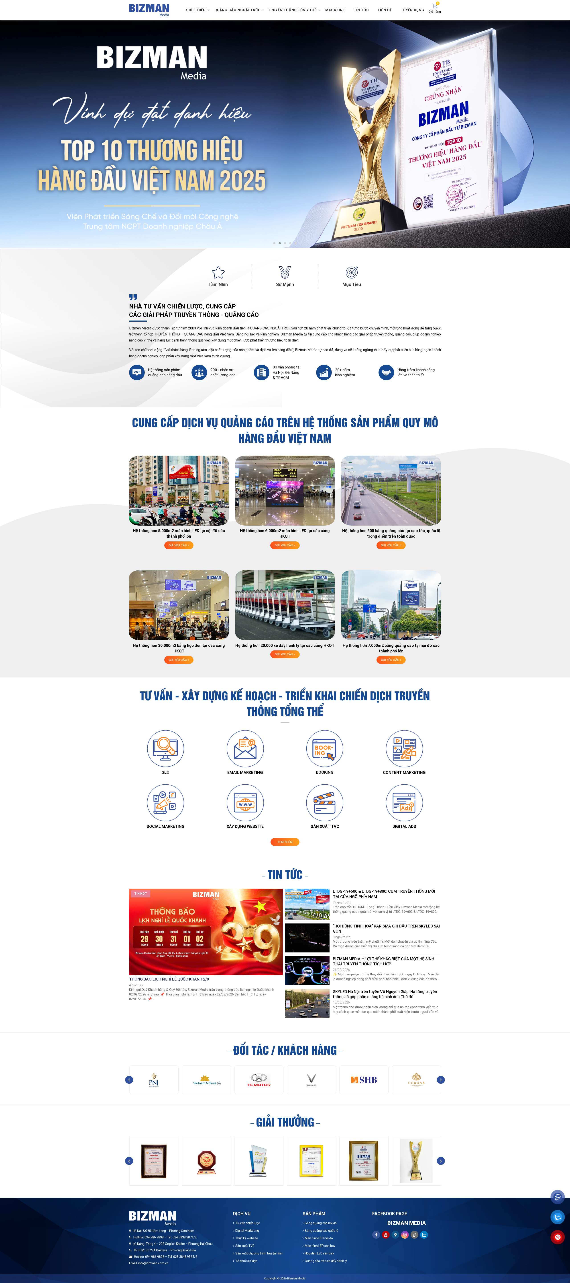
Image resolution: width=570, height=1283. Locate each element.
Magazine (335, 10)
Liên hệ (385, 10)
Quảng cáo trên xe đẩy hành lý (326, 1261)
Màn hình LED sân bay (320, 1246)
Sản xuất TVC (244, 1246)
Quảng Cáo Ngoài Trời (236, 10)
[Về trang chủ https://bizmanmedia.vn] (149, 9)
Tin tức (361, 10)
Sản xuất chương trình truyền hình (259, 1253)
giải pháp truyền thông (376, 334)
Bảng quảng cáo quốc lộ (321, 1230)
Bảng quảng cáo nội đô (321, 1223)
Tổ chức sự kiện (246, 1261)
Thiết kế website (246, 1238)
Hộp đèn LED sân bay (319, 1253)
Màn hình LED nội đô (319, 1238)
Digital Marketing (247, 1230)
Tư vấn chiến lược (247, 1223)
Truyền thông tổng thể (292, 10)
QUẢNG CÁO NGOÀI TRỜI (269, 328)
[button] (274, 243)
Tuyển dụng (412, 10)
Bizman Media (296, 1278)
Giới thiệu (196, 10)
